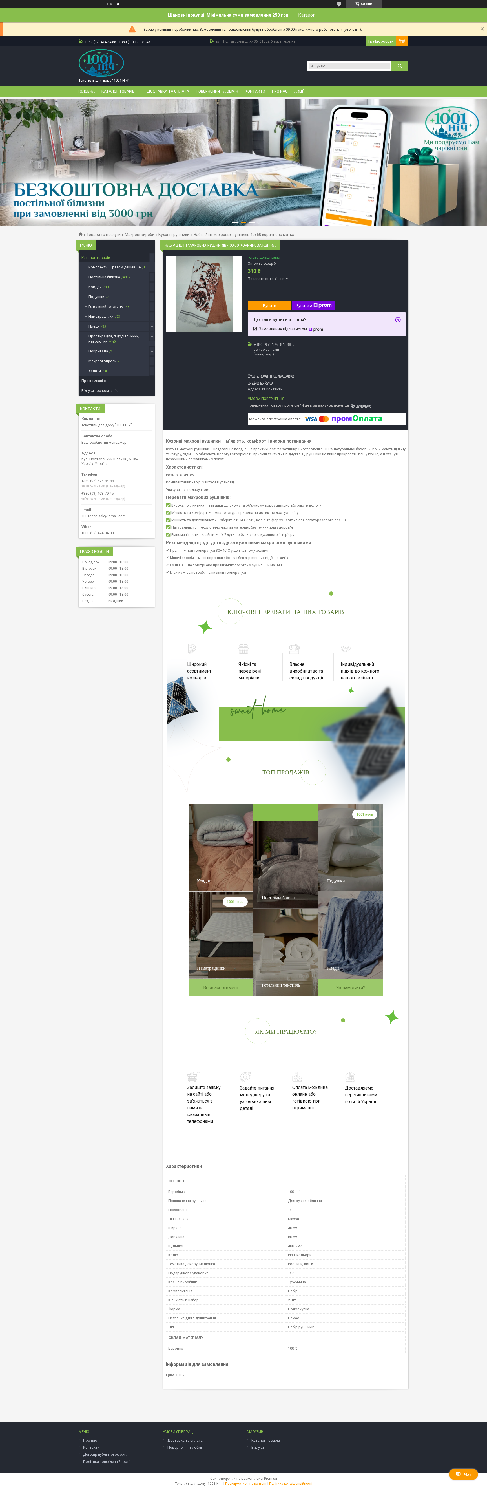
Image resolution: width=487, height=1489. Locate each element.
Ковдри (95, 287)
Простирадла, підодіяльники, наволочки (113, 338)
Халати (94, 371)
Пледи (93, 326)
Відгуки (257, 1447)
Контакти (255, 91)
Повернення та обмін (217, 91)
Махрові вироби (139, 234)
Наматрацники (101, 316)
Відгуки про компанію (100, 390)
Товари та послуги (104, 234)
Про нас (279, 91)
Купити (269, 305)
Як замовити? (350, 987)
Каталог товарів (117, 91)
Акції (299, 91)
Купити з (304, 305)
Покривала (98, 351)
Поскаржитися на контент (246, 1484)
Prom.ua (270, 1479)
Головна (86, 91)
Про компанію (93, 381)
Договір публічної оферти (105, 1454)
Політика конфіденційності (106, 1461)
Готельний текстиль (105, 306)
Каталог (306, 15)
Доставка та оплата (168, 91)
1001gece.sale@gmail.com (103, 516)
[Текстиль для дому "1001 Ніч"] (101, 63)
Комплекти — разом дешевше (114, 267)
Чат (467, 1474)
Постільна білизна (104, 277)
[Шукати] (399, 66)
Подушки (96, 297)
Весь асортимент (221, 987)
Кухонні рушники (173, 234)
